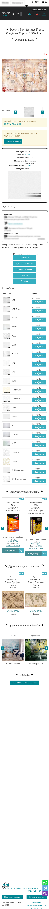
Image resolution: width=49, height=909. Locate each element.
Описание (24, 257)
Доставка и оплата (24, 263)
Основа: (20, 158)
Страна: (20, 155)
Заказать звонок (36, 897)
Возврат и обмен (24, 269)
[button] (2, 528)
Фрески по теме (16, 165)
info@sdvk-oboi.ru (13, 888)
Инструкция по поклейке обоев (26, 254)
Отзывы (24, 281)
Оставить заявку (13, 141)
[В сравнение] (45, 59)
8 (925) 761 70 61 (34, 891)
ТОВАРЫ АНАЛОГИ (12, 124)
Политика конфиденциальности (37, 903)
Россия (27, 155)
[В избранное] (45, 53)
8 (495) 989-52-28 (39, 2)
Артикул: (20, 151)
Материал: (19, 161)
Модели (24, 275)
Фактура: (20, 168)
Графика (28, 165)
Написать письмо (12, 897)
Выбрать (39, 301)
